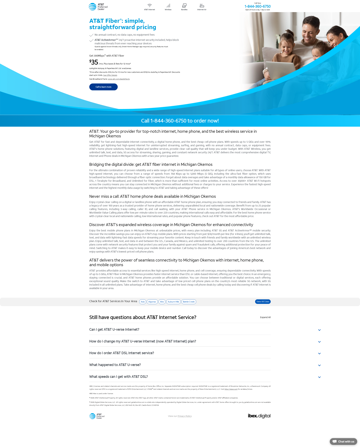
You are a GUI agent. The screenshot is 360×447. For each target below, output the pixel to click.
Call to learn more (103, 87)
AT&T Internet (149, 9)
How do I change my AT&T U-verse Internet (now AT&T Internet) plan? (142, 341)
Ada (143, 301)
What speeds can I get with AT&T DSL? (118, 376)
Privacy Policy (185, 416)
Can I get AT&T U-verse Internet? (114, 329)
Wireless (168, 9)
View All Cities (262, 301)
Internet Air (201, 9)
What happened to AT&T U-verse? (115, 365)
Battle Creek (189, 301)
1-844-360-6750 (258, 6)
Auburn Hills (173, 301)
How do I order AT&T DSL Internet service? (121, 353)
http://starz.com (231, 389)
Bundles (184, 9)
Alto (162, 301)
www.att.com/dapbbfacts (119, 79)
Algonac (152, 301)
